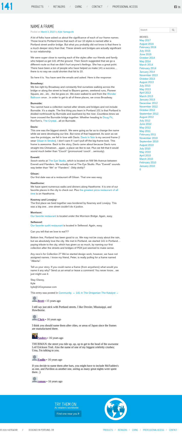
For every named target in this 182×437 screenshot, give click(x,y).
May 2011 (145, 131)
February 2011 (148, 134)
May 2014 (145, 61)
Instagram (179, 6)
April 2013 (145, 92)
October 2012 (147, 110)
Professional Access (125, 7)
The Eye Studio (57, 160)
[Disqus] (76, 339)
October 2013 (147, 78)
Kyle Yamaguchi (66, 32)
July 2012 (145, 120)
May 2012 (145, 127)
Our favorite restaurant (43, 216)
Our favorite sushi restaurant (47, 225)
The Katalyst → (110, 292)
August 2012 (147, 117)
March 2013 (146, 96)
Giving (78, 7)
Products (37, 7)
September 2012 (149, 113)
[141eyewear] (6, 8)
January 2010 (147, 166)
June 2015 (145, 54)
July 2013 (145, 85)
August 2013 (147, 82)
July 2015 (145, 50)
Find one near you (67, 413)
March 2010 (146, 158)
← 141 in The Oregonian (87, 292)
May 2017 (145, 40)
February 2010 (148, 162)
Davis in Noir (88, 137)
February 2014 (148, 68)
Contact (97, 7)
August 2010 (147, 145)
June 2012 (145, 124)
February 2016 (148, 47)
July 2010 (145, 148)
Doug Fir (107, 117)
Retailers (59, 7)
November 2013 (149, 75)
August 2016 (147, 43)
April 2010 (145, 155)
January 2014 (147, 71)
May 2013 (145, 89)
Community (65, 292)
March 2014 (146, 64)
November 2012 (149, 106)
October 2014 (147, 57)
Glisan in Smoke (46, 140)
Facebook (175, 6)
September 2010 (149, 141)
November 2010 (149, 138)
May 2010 (145, 151)
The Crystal (49, 120)
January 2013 (147, 99)
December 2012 (149, 103)
